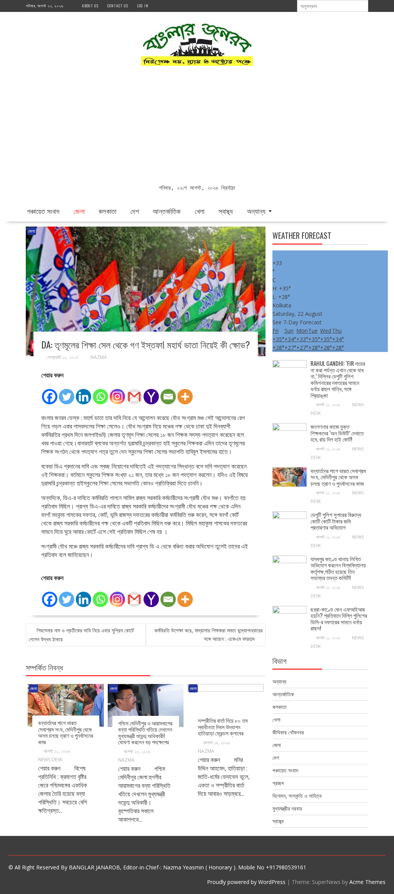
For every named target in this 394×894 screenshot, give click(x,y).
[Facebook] (49, 392)
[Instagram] (117, 392)
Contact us (117, 5)
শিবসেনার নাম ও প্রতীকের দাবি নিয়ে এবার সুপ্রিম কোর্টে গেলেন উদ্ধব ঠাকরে (81, 635)
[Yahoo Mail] (151, 392)
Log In (143, 5)
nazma (98, 357)
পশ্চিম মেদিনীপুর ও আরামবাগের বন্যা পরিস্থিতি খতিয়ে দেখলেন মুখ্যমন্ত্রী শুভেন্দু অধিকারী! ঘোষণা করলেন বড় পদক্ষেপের (145, 732)
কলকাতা (107, 211)
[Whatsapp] (100, 392)
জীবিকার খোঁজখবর (288, 732)
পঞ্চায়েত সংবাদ (43, 211)
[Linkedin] (83, 392)
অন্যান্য (256, 211)
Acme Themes (367, 882)
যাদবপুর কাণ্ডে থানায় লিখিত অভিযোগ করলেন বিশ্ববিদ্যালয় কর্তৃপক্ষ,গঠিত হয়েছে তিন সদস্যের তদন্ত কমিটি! (338, 568)
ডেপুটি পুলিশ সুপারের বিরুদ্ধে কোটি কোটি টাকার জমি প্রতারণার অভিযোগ (336, 520)
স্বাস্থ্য (226, 211)
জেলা (79, 211)
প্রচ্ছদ (278, 783)
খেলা (200, 211)
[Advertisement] (197, 126)
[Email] (168, 392)
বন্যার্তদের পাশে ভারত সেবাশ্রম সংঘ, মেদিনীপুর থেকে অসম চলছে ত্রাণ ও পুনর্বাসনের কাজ (65, 732)
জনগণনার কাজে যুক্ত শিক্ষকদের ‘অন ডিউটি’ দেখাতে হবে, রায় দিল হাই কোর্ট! (337, 432)
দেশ (134, 211)
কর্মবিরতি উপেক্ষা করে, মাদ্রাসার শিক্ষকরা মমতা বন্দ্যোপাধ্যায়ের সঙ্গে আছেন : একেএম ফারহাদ (208, 634)
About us (90, 5)
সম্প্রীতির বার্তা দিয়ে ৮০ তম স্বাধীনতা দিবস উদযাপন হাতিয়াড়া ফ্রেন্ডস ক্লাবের (223, 726)
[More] (185, 392)
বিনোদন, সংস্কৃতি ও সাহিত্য (297, 795)
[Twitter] (66, 392)
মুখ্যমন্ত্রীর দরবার (287, 808)
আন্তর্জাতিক (166, 211)
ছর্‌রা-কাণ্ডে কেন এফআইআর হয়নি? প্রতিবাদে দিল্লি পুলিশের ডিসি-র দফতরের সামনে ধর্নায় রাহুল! (339, 618)
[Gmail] (134, 392)
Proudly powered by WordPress (246, 882)
